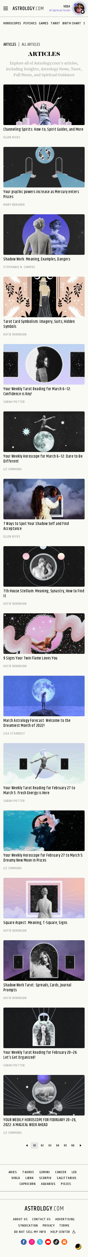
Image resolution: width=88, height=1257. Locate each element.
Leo (74, 1172)
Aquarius (48, 1184)
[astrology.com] (28, 8)
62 (42, 1145)
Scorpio (45, 1178)
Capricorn (28, 1184)
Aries (13, 1172)
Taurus (28, 1172)
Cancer (60, 1172)
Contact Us (41, 1219)
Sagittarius (67, 1178)
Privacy (49, 1226)
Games (44, 23)
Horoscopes (12, 23)
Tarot (55, 23)
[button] (74, 1232)
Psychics (30, 23)
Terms (64, 1226)
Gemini (44, 1172)
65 (65, 1145)
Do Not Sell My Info (30, 1232)
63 (50, 1145)
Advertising (65, 1219)
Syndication (28, 1226)
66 (72, 1145)
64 (57, 1145)
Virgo (16, 1178)
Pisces (66, 1184)
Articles (9, 44)
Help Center (60, 1232)
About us (20, 1219)
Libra (29, 1178)
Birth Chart (72, 23)
